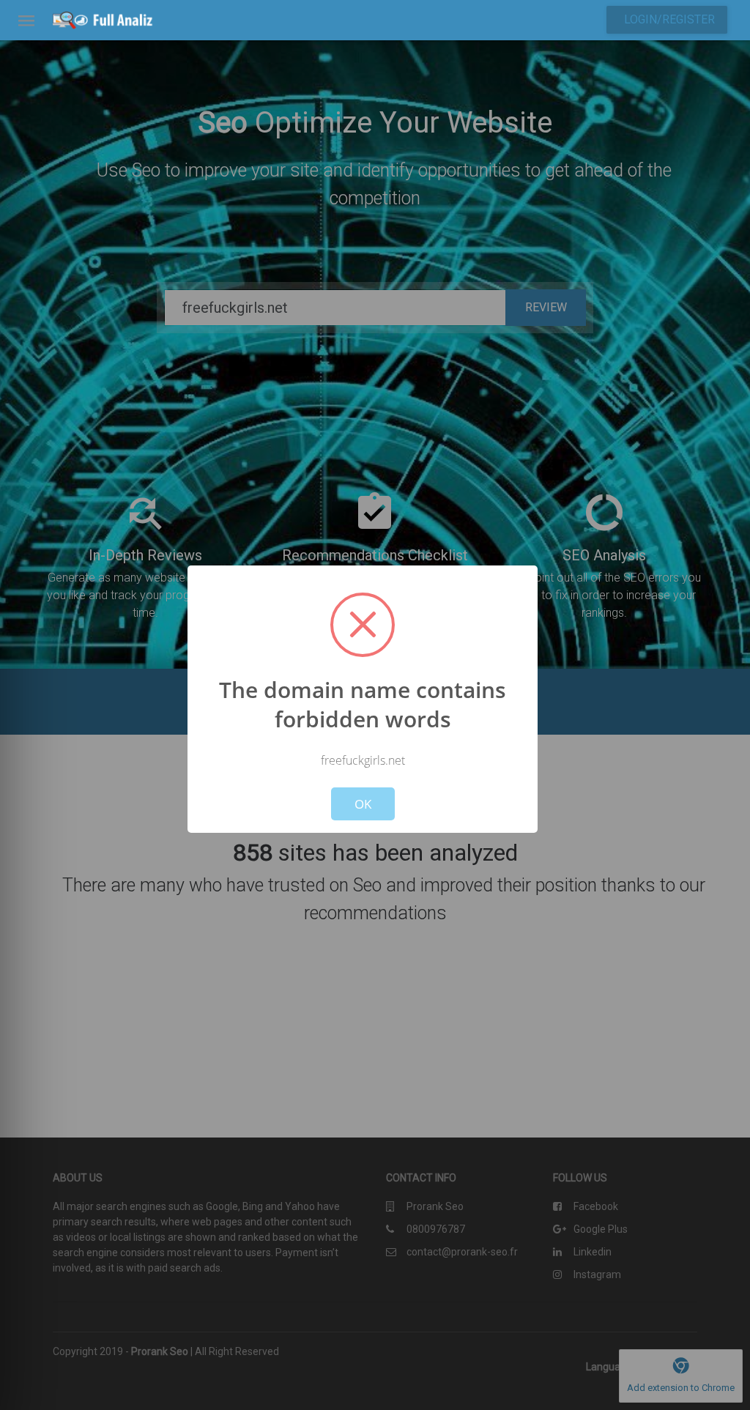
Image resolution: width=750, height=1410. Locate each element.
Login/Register (669, 19)
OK (362, 803)
